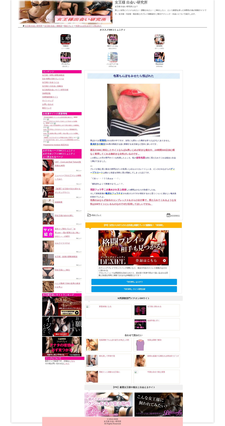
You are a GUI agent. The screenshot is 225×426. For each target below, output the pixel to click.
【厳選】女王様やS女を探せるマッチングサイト (68, 190)
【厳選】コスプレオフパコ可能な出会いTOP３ (58, 137)
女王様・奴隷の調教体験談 (66, 257)
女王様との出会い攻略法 (52, 86)
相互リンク (47, 108)
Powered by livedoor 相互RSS (56, 145)
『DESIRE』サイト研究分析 (134, 289)
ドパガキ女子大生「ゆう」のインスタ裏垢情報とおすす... (61, 140)
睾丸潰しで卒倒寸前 (107, 356)
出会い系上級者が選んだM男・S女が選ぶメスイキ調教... (61, 133)
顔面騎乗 (58, 202)
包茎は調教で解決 (154, 340)
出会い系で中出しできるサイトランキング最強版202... (60, 129)
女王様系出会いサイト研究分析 (55, 90)
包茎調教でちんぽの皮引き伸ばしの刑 (114, 340)
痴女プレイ (96, 215)
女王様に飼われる (154, 306)
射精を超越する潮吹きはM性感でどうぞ (163, 356)
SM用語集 (46, 93)
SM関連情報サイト (50, 97)
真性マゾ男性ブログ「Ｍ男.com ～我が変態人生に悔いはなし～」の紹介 (67, 232)
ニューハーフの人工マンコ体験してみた (68, 177)
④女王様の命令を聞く (64, 216)
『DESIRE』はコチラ (134, 282)
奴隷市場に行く (153, 320)
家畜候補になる (105, 306)
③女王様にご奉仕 (62, 270)
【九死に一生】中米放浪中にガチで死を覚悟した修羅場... (61, 125)
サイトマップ (47, 101)
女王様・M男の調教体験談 (53, 75)
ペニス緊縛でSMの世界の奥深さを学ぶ (67, 285)
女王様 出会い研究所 (131, 2)
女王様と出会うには (50, 82)
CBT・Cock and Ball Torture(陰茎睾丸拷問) (68, 164)
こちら (72, 361)
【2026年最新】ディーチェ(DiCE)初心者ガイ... (58, 117)
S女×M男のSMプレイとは (53, 79)
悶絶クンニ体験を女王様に (109, 372)
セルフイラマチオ (62, 243)
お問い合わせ (47, 104)
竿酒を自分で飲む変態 (156, 372)
